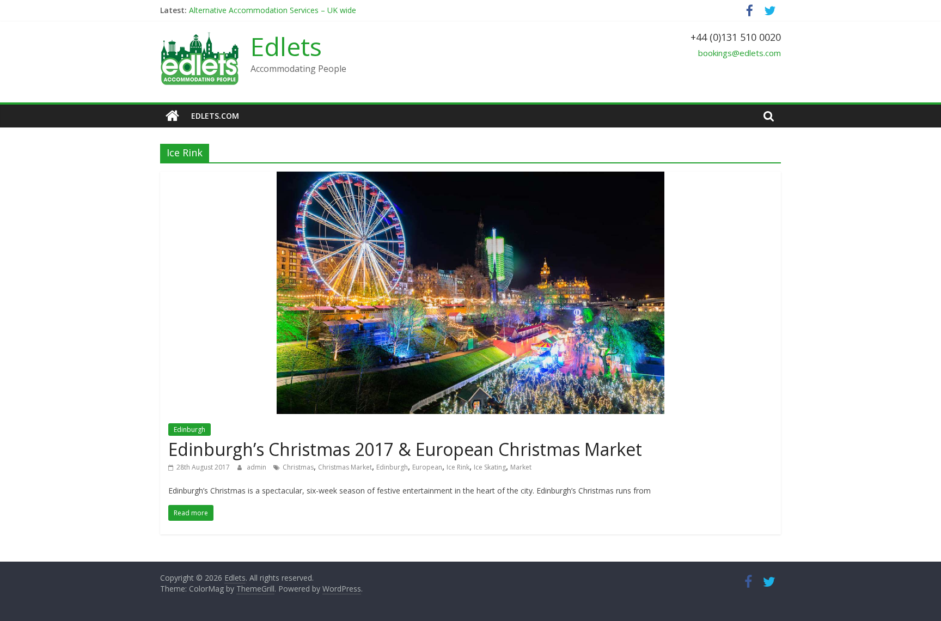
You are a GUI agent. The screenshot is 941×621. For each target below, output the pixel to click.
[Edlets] (172, 116)
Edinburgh (189, 429)
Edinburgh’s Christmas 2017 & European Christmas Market (405, 449)
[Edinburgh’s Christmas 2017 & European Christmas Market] (470, 178)
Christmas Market (345, 467)
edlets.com (215, 116)
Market (520, 467)
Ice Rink (458, 467)
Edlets (286, 46)
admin (257, 467)
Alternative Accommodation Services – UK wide (272, 10)
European (427, 467)
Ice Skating (490, 467)
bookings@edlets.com (739, 52)
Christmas (298, 467)
